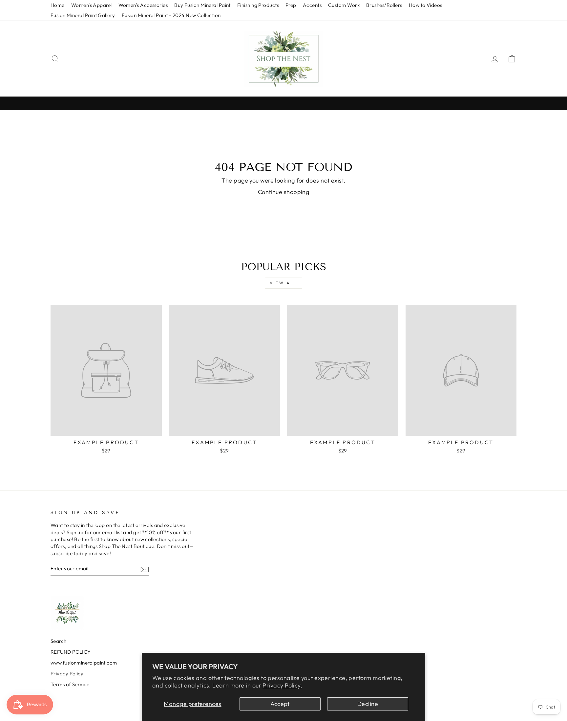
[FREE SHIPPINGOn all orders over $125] (283, 103)
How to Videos (425, 5)
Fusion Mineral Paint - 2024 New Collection (171, 15)
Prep (290, 5)
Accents (312, 5)
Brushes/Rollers (384, 5)
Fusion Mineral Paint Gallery (83, 15)
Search (59, 641)
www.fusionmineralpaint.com (84, 663)
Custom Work (344, 5)
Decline (367, 704)
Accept (280, 704)
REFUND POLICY (71, 652)
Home (58, 5)
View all (283, 282)
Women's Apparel (91, 5)
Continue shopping (283, 192)
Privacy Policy (67, 673)
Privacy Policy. (282, 685)
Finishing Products (258, 5)
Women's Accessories (143, 5)
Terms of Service (70, 684)
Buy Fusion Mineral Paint (202, 5)
